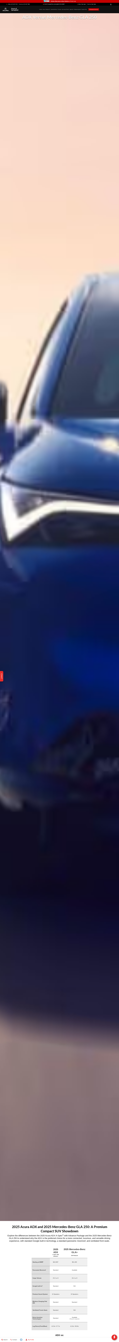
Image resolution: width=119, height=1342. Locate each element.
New (44, 9)
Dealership (84, 9)
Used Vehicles (53, 9)
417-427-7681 (26, 4)
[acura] (5, 9)
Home (40, 9)
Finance (59, 9)
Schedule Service (93, 9)
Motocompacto (77, 9)
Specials (71, 9)
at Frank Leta (63, 1)
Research (48, 9)
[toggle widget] (114, 1337)
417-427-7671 (14, 4)
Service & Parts (65, 9)
